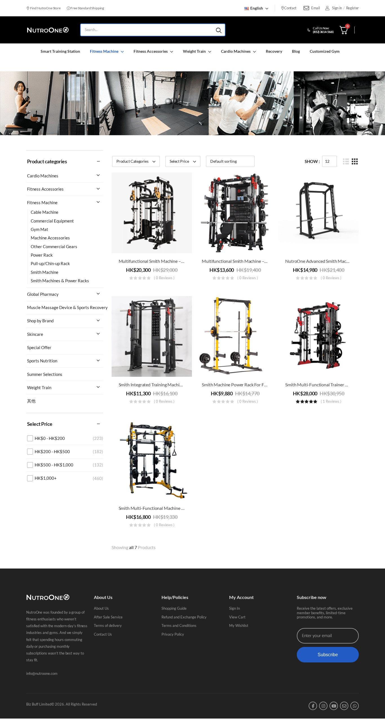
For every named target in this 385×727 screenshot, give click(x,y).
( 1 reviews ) (331, 402)
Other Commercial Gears (54, 246)
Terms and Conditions (178, 625)
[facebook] (313, 706)
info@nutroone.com (41, 673)
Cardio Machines (236, 51)
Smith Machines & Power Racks (60, 280)
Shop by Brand (40, 320)
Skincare (35, 334)
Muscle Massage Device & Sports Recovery (67, 307)
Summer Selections (44, 374)
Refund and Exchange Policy (184, 617)
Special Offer (39, 347)
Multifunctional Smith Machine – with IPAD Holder (251, 261)
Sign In (234, 608)
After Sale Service (108, 617)
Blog (296, 51)
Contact (290, 8)
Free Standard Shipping (87, 8)
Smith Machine (44, 272)
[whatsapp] (354, 706)
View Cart (237, 617)
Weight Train (194, 51)
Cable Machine (44, 212)
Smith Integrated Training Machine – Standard (162, 384)
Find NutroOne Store (45, 8)
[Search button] (219, 29)
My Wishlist (238, 625)
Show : (312, 161)
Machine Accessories (50, 237)
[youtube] (333, 706)
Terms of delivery (108, 625)
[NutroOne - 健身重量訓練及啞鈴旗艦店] (47, 30)
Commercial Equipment (52, 220)
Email (315, 8)
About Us (101, 608)
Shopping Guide (174, 608)
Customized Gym (325, 51)
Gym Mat (39, 229)
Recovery (274, 51)
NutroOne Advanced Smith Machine (319, 261)
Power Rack (42, 254)
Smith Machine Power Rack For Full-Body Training (249, 384)
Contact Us (103, 634)
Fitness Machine (104, 51)
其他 (31, 400)
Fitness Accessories (151, 51)
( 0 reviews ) (164, 278)
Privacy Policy (172, 634)
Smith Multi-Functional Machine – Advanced (161, 508)
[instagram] (323, 706)
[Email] (306, 8)
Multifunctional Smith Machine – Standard (159, 261)
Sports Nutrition (42, 360)
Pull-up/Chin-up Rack (50, 263)
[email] (344, 706)
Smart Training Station (60, 51)
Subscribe (328, 654)
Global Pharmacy (43, 294)
